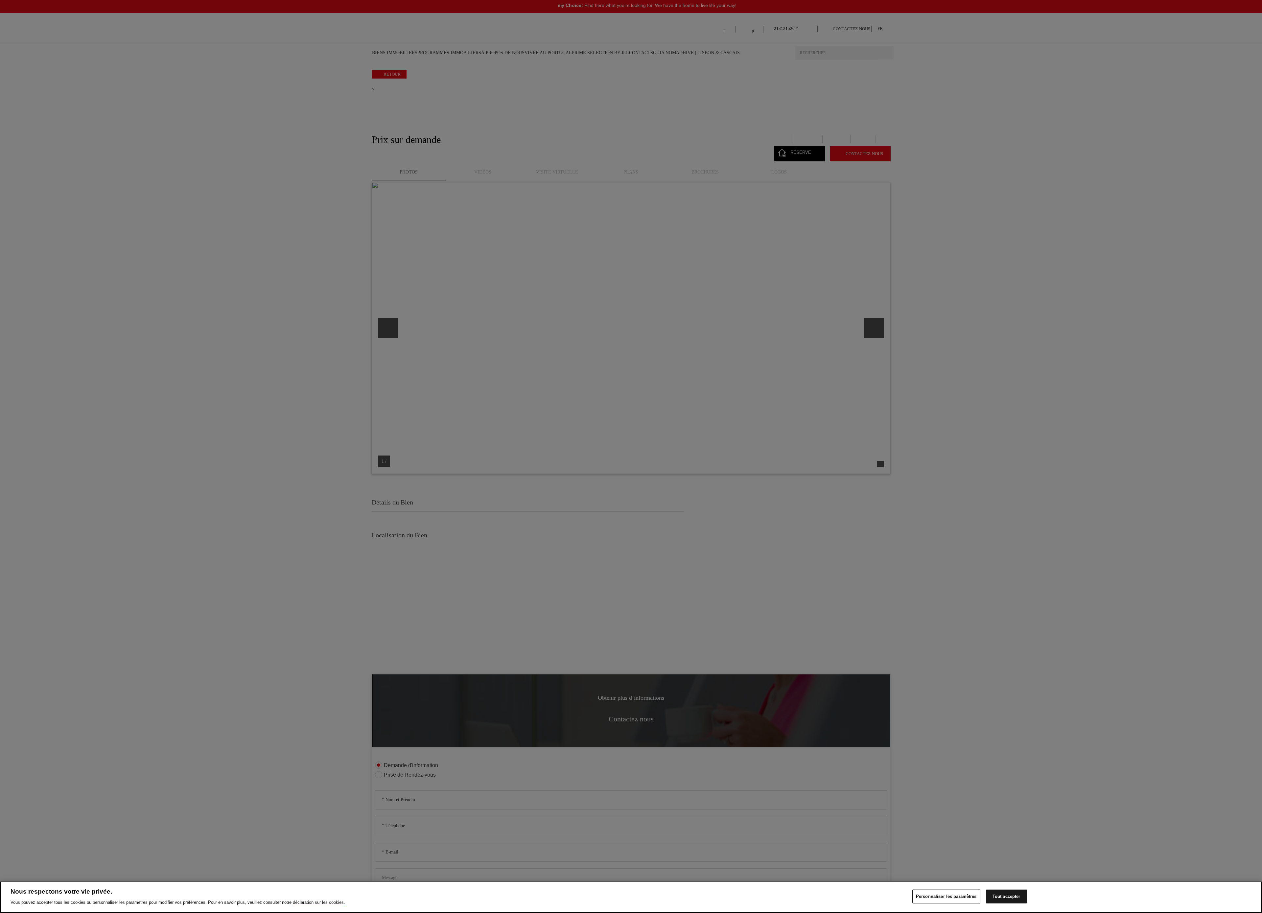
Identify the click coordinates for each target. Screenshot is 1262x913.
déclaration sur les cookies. (319, 902)
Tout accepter (1006, 896)
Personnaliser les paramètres (946, 896)
